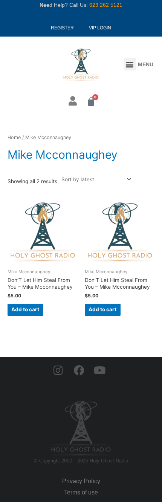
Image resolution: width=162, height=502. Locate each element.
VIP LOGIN (100, 28)
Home (14, 137)
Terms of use (81, 492)
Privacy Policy (81, 481)
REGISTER (62, 28)
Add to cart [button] (25, 309)
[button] (130, 64)
